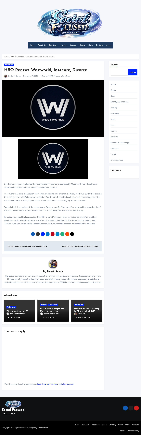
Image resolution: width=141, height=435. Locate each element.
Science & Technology (120, 143)
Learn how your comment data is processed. (55, 384)
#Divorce (44, 76)
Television (53, 45)
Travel (113, 154)
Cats (113, 96)
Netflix (43, 305)
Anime (109, 45)
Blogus (32, 428)
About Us (42, 45)
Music (90, 45)
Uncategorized (117, 160)
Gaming (73, 45)
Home (32, 45)
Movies (63, 45)
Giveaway (115, 113)
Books (82, 45)
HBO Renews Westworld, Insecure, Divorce (45, 70)
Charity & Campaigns (120, 102)
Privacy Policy (133, 431)
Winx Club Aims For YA (17, 311)
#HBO (50, 76)
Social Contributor (17, 314)
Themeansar (43, 428)
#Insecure (57, 76)
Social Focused (13, 410)
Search (114, 65)
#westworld (66, 76)
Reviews (99, 45)
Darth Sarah (16, 76)
